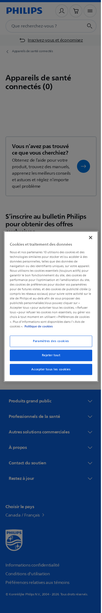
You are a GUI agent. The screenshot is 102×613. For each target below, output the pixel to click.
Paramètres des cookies (49, 341)
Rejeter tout (49, 355)
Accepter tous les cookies (49, 369)
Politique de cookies (37, 326)
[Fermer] (88, 237)
